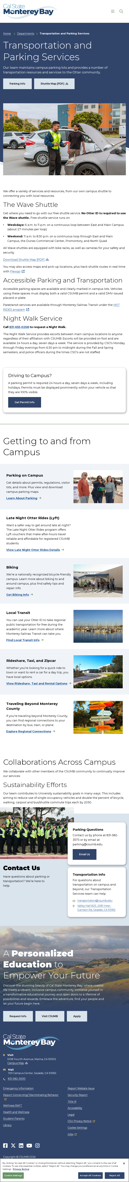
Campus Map (15, 1063)
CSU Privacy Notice (80, 1121)
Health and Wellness (16, 1112)
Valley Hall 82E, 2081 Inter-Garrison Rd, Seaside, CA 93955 (96, 907)
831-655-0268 (19, 327)
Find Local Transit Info (22, 640)
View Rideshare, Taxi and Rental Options (36, 683)
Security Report (78, 1095)
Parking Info (17, 83)
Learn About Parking (21, 498)
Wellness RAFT (12, 1105)
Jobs (70, 1134)
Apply (77, 1016)
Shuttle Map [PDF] (52, 83)
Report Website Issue (81, 1088)
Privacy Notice (21, 1169)
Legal (71, 1114)
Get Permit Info (25, 402)
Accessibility (75, 1108)
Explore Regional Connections (28, 731)
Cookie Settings (77, 1127)
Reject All (114, 1175)
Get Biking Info (17, 595)
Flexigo (15, 271)
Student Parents (13, 1118)
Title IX (72, 1101)
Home (7, 33)
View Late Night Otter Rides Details (33, 550)
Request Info (18, 1016)
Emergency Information (18, 1088)
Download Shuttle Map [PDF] (24, 259)
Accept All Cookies (90, 1175)
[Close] (124, 1163)
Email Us (84, 854)
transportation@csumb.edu (94, 900)
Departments (25, 33)
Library (7, 1125)
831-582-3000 (16, 1078)
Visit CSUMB (50, 1016)
